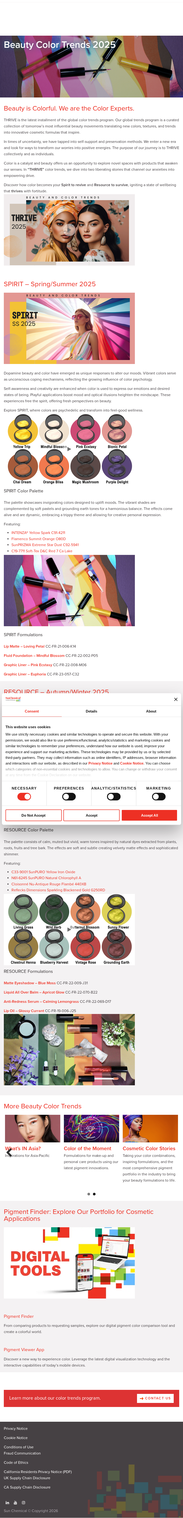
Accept (91, 815)
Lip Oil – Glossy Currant (24, 1011)
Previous (10, 1157)
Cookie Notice (16, 1438)
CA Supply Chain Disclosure (27, 1487)
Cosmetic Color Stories (149, 1148)
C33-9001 (20, 872)
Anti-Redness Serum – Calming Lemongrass (41, 1001)
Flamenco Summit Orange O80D (38, 539)
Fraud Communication (22, 1453)
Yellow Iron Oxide (60, 872)
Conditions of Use (19, 1447)
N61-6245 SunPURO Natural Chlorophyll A (46, 878)
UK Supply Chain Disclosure (27, 1478)
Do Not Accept (33, 815)
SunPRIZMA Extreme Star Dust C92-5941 (45, 545)
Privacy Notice (100, 763)
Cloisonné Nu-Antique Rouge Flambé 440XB (48, 884)
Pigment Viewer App (24, 1349)
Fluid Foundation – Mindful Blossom (34, 655)
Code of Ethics (16, 1462)
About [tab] (151, 711)
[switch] (69, 796)
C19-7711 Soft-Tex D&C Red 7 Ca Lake (41, 551)
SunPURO (37, 872)
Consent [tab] (32, 711)
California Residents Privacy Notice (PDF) (38, 1472)
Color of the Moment (87, 1148)
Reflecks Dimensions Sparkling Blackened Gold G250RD (58, 890)
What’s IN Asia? (23, 1148)
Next (173, 1157)
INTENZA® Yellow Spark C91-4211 (38, 532)
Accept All (149, 815)
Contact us (157, 1398)
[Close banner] (176, 699)
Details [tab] (91, 711)
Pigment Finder (19, 1316)
